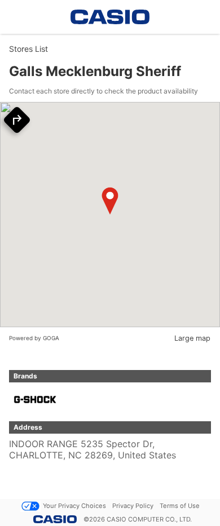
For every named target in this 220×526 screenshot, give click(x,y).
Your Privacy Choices (74, 506)
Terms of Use (180, 506)
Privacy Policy (132, 506)
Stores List (28, 49)
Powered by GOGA (34, 338)
